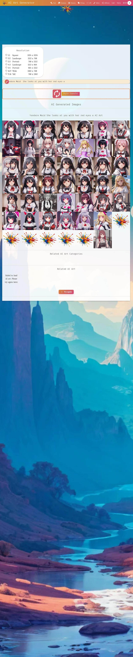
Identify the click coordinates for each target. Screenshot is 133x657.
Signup (119, 3)
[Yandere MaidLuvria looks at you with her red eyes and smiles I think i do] (121, 166)
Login (113, 3)
